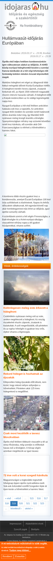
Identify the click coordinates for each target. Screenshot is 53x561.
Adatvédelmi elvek (34, 524)
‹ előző (17, 498)
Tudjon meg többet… (20, 550)
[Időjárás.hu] (26, 10)
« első (8, 498)
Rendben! (7, 556)
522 (35, 503)
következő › (16, 508)
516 (39, 498)
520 (21, 503)
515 (32, 498)
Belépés (35, 529)
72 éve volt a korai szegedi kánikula (25, 475)
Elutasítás (20, 556)
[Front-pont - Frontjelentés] (33, 29)
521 (28, 503)
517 (46, 498)
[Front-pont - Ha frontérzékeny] (11, 29)
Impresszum (15, 524)
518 (7, 503)
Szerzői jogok (20, 529)
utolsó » (29, 508)
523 (42, 503)
